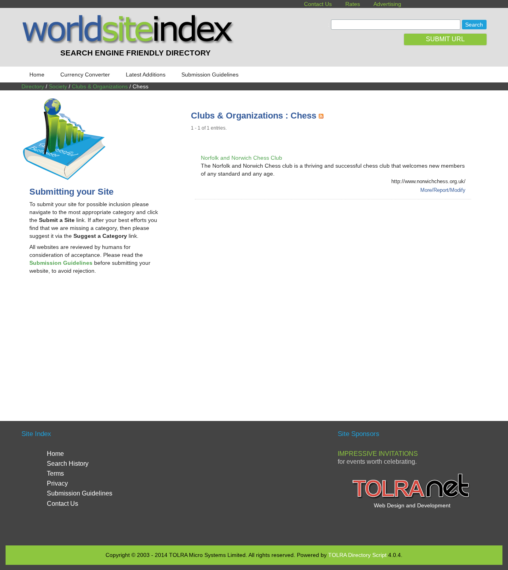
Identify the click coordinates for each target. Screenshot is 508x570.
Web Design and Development (412, 505)
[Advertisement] (96, 344)
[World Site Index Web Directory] (129, 41)
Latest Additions (145, 74)
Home (36, 74)
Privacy (57, 483)
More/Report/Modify (443, 190)
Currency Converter (85, 74)
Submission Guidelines (210, 74)
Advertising (387, 4)
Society (58, 86)
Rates (352, 4)
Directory (32, 86)
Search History (68, 463)
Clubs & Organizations (100, 86)
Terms (55, 473)
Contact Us (318, 4)
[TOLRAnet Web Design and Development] (411, 497)
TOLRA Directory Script (357, 555)
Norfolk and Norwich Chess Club (241, 158)
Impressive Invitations (378, 453)
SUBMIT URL (445, 39)
